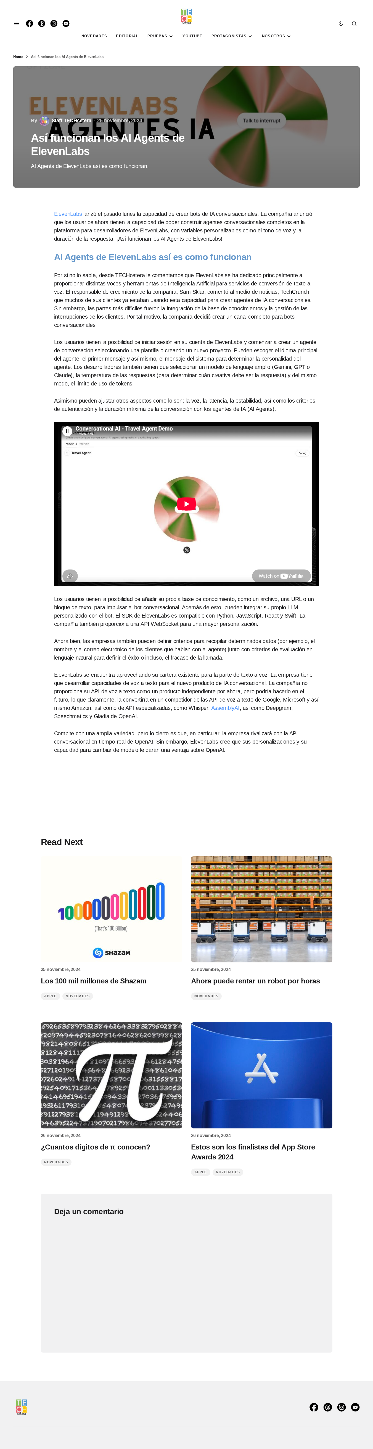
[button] (16, 23)
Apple (50, 996)
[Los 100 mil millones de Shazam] (111, 909)
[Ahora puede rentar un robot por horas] (261, 909)
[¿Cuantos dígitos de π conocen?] (111, 1075)
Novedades (78, 996)
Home (18, 57)
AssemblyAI (225, 708)
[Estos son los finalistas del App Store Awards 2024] (261, 1075)
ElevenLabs (68, 214)
